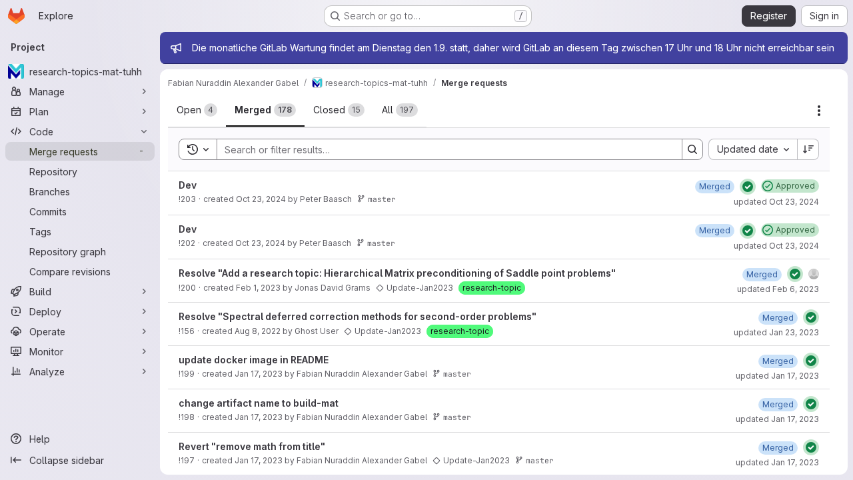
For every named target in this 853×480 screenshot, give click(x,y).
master (382, 199)
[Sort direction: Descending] (808, 149)
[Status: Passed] (748, 187)
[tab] (197, 110)
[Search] (692, 149)
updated (776, 202)
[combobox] (752, 149)
